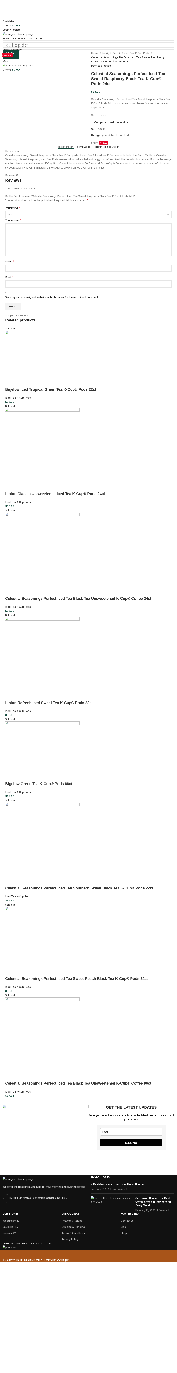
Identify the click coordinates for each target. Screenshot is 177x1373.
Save (7, 55)
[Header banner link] (88, 686)
